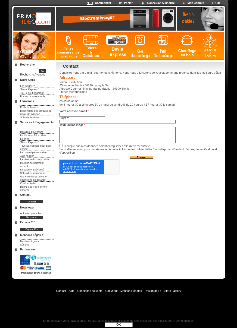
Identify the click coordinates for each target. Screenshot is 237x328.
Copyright (111, 291)
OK (118, 324)
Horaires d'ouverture (31, 131)
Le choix (25, 138)
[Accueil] (34, 19)
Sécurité (24, 244)
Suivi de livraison (29, 117)
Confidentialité (28, 183)
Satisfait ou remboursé (32, 173)
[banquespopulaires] (36, 274)
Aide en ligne (27, 156)
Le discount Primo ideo (33, 135)
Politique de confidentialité (135, 149)
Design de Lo (153, 291)
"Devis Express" (29, 89)
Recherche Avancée (33, 74)
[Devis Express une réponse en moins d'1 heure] (116, 46)
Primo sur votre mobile (32, 96)
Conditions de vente (90, 291)
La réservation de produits (35, 159)
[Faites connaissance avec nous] (67, 46)
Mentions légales (29, 241)
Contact (61, 291)
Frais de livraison (29, 107)
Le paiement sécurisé (32, 169)
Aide (72, 291)
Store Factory (172, 291)
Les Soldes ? (27, 86)
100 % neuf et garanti (32, 92)
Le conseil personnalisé (33, 152)
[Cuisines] (91, 46)
